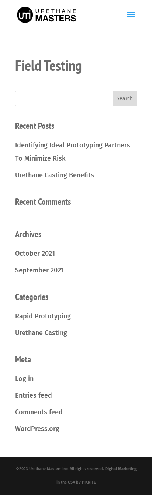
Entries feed (33, 395)
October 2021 (35, 254)
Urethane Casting (41, 333)
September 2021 (39, 270)
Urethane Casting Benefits (54, 175)
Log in (24, 379)
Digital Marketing (121, 468)
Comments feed (39, 412)
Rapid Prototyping (43, 316)
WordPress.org (37, 429)
